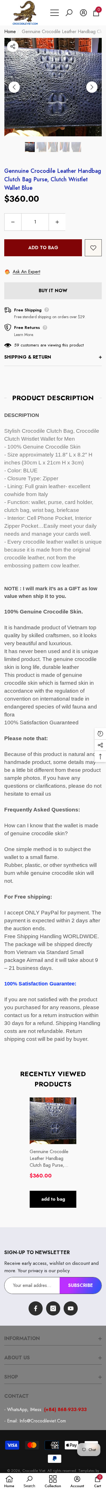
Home (10, 31)
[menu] (54, 12)
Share (12, 46)
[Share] (12, 46)
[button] (69, 12)
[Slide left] (14, 87)
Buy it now (53, 290)
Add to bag (43, 247)
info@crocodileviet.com (43, 1421)
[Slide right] (92, 87)
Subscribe (80, 1285)
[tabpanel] (53, 1152)
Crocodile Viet (33, 1470)
